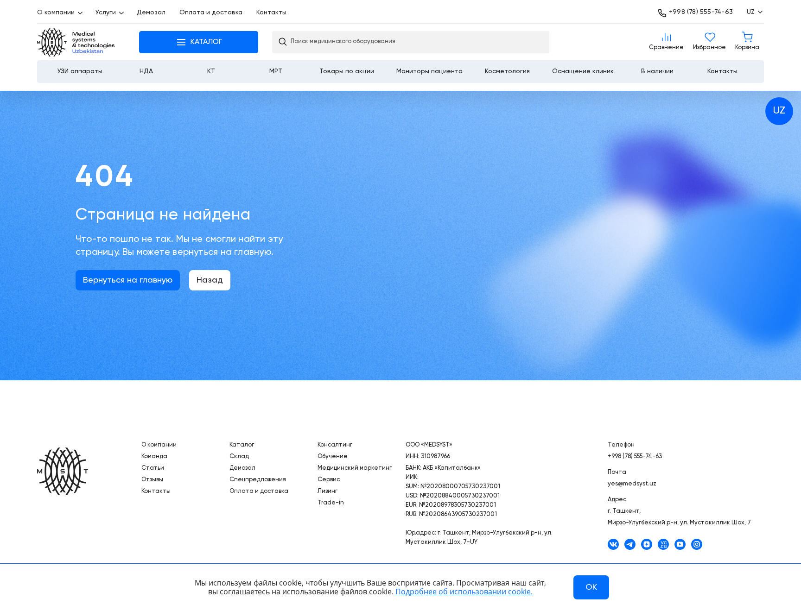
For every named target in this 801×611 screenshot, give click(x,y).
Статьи (152, 468)
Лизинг (327, 491)
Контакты (271, 12)
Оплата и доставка (210, 12)
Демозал (151, 12)
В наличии (657, 71)
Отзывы (152, 480)
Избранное (709, 42)
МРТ (275, 71)
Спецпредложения (257, 480)
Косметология (507, 71)
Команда (154, 457)
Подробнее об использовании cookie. (464, 591)
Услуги (105, 12)
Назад (210, 280)
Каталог (241, 445)
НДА (146, 71)
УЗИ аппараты (79, 71)
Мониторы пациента (429, 71)
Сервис (329, 480)
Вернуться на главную (127, 280)
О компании (56, 12)
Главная (76, 42)
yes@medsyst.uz (632, 484)
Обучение (333, 457)
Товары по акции (346, 71)
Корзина (747, 42)
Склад (239, 457)
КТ (211, 71)
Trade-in (331, 503)
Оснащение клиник (583, 71)
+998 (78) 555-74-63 (701, 12)
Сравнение (666, 42)
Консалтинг (335, 445)
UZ (779, 111)
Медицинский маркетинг (355, 468)
